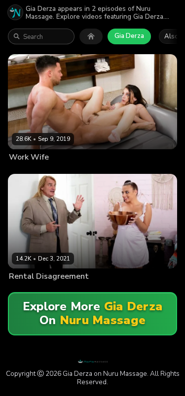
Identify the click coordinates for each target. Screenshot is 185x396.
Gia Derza (129, 36)
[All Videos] (91, 36)
